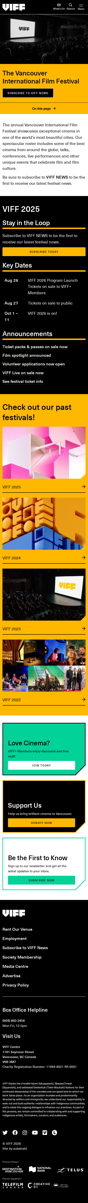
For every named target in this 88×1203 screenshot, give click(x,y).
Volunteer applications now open (33, 363)
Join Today (41, 765)
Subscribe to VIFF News (25, 947)
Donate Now (41, 823)
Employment (14, 938)
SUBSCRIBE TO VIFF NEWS (28, 93)
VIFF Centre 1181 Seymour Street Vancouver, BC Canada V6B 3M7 (19, 1054)
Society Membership (22, 957)
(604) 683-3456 (13, 1020)
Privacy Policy (15, 985)
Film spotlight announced (26, 355)
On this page (42, 108)
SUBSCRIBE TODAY (44, 252)
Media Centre (15, 966)
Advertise (11, 975)
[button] (44, 460)
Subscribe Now (41, 880)
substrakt (20, 1148)
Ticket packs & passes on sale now (35, 346)
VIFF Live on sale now (23, 372)
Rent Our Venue (17, 929)
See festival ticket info (22, 381)
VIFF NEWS (57, 177)
